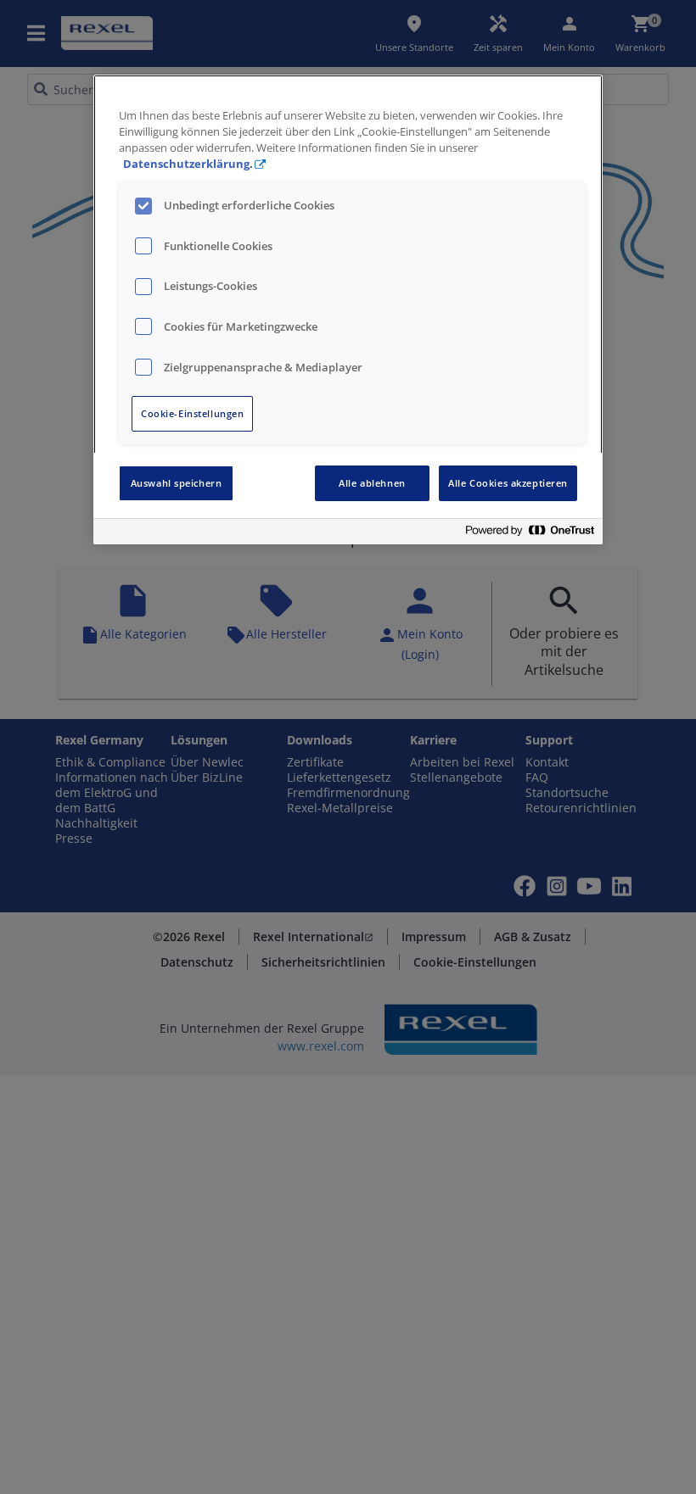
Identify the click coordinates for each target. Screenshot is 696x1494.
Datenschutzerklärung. (188, 164)
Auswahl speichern (176, 483)
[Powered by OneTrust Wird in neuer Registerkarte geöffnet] (529, 533)
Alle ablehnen (372, 483)
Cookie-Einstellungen (192, 413)
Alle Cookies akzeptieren (508, 483)
